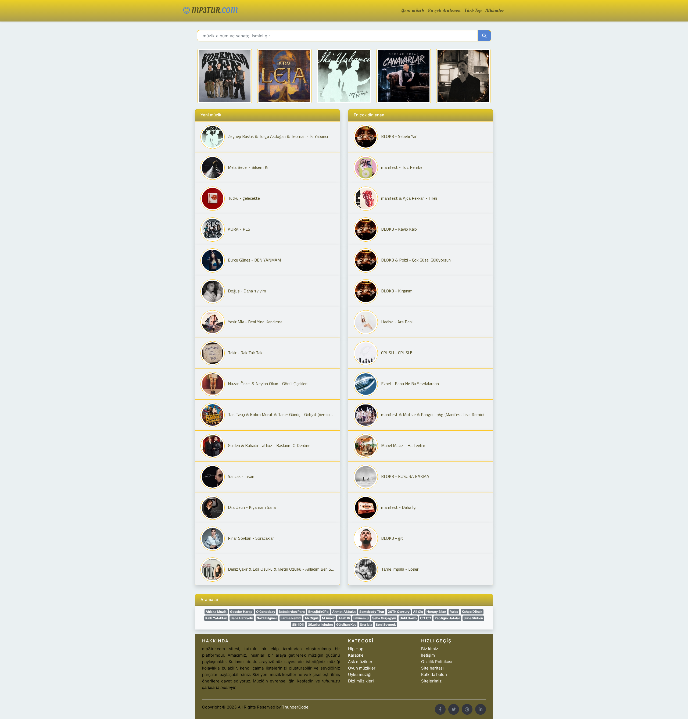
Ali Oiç (418, 612)
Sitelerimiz (431, 681)
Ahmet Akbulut (344, 612)
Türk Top (473, 10)
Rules (454, 612)
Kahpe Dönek (472, 612)
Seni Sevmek (386, 625)
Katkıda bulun (434, 674)
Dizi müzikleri (361, 681)
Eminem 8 (361, 618)
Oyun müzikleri (362, 668)
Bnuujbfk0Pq (318, 612)
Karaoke (356, 655)
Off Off (425, 618)
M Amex (328, 618)
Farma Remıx (291, 618)
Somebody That (371, 612)
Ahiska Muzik (216, 612)
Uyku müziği (359, 674)
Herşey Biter (436, 612)
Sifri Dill (298, 625)
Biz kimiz (429, 648)
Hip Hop (355, 648)
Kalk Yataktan (216, 618)
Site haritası (432, 668)
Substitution (473, 618)
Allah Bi (344, 618)
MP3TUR (214, 10)
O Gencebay (265, 612)
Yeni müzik (412, 10)
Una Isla (366, 625)
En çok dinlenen (444, 10)
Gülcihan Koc (346, 625)
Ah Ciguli (311, 618)
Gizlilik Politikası (436, 661)
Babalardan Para (292, 612)
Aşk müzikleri (361, 661)
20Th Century (399, 612)
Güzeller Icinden (320, 625)
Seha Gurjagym (384, 618)
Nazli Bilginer (267, 618)
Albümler (494, 10)
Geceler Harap (241, 612)
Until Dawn (408, 618)
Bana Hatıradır (242, 618)
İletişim (428, 655)
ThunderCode (295, 707)
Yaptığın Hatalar (447, 618)
